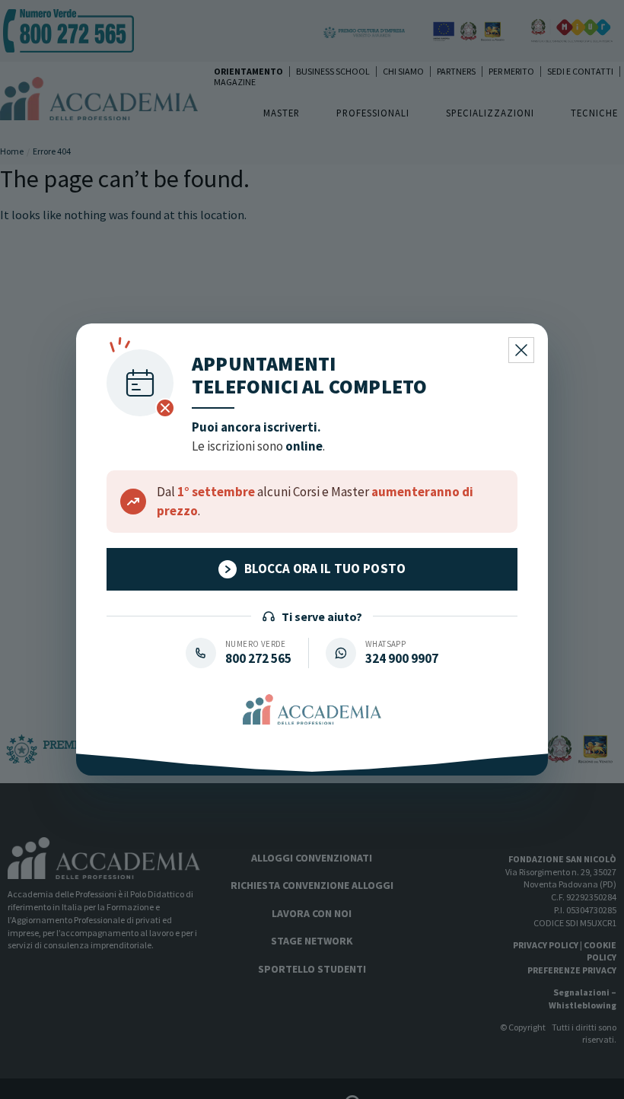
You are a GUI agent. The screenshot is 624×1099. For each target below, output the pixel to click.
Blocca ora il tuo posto (325, 568)
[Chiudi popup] (521, 350)
